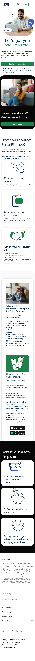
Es (20, 4)
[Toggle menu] (32, 4)
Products (5, 642)
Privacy (4, 639)
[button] (17, 427)
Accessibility (15, 642)
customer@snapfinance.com (17, 255)
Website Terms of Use (17, 639)
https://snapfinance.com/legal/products (16, 574)
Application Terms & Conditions (13, 645)
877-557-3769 (14, 253)
